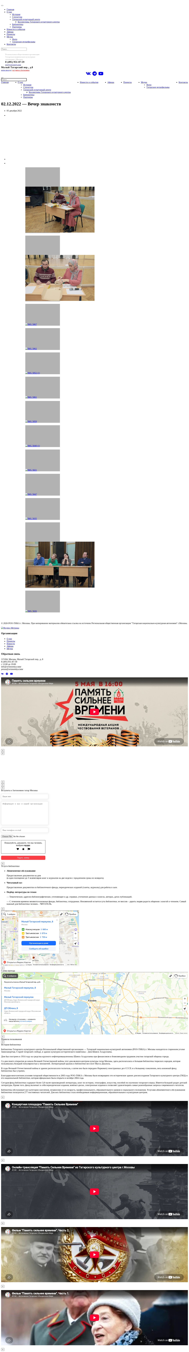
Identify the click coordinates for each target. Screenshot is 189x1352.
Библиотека (17, 24)
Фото (14, 39)
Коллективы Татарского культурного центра (39, 22)
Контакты (11, 44)
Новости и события (16, 29)
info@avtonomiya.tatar (13, 65)
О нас (9, 12)
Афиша (10, 32)
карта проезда (6, 70)
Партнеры (17, 27)
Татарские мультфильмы (23, 42)
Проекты (11, 34)
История (16, 14)
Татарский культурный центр (26, 19)
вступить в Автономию (20, 70)
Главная (10, 9)
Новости (11, 643)
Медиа (10, 37)
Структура (17, 17)
